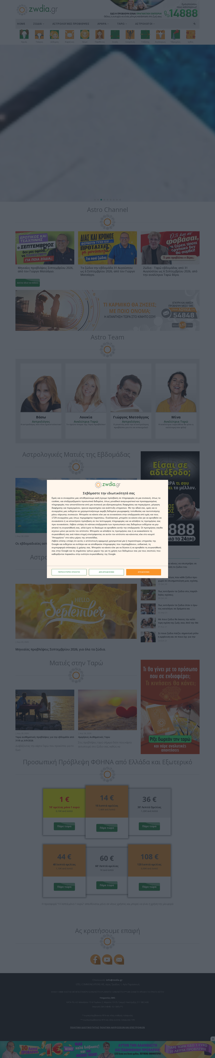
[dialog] (107, 529)
